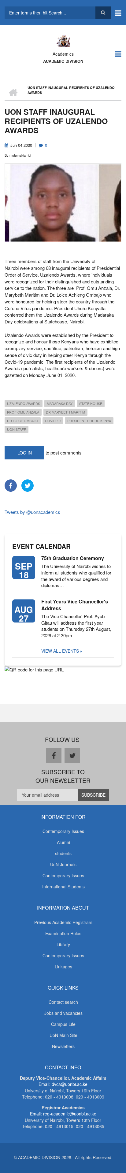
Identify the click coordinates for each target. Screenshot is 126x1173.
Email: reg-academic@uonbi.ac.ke (63, 1114)
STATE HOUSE (90, 403)
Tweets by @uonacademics (32, 512)
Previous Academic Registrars (63, 922)
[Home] (63, 40)
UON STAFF (16, 429)
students (63, 853)
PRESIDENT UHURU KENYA (89, 420)
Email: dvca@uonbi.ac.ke (63, 1084)
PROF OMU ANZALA (23, 412)
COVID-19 (53, 420)
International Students (63, 886)
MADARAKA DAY (59, 403)
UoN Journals (63, 864)
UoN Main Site (63, 1035)
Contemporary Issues (63, 831)
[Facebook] (11, 484)
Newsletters (63, 1046)
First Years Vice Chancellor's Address (74, 605)
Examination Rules (63, 933)
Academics (63, 54)
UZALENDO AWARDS (23, 403)
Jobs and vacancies (63, 1013)
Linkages (63, 966)
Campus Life (63, 1024)
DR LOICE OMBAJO (22, 420)
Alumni (63, 842)
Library (63, 944)
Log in (24, 453)
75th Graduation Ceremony (72, 558)
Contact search (63, 1002)
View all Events (60, 651)
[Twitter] (27, 484)
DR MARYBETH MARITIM (65, 412)
